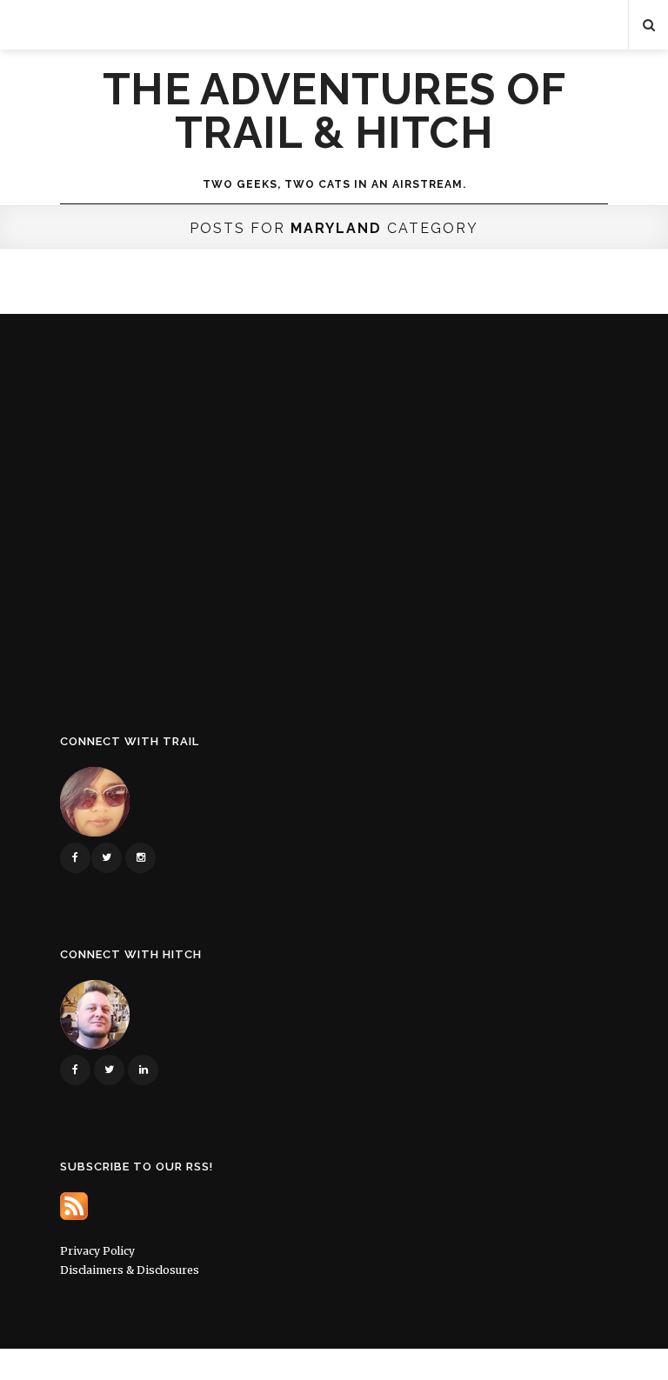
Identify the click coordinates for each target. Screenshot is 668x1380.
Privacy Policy (97, 1250)
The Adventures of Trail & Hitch (334, 111)
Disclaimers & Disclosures (129, 1270)
